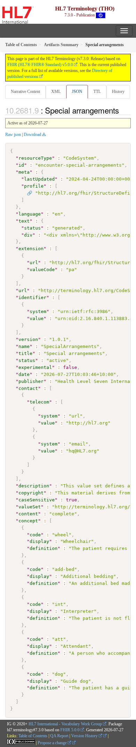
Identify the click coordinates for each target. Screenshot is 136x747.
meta (24, 172)
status (32, 228)
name (24, 346)
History (118, 91)
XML (56, 91)
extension (31, 248)
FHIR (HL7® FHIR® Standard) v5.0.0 (40, 64)
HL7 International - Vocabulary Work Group (65, 723)
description (33, 485)
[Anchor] (123, 110)
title (25, 353)
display (39, 541)
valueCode (42, 269)
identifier (32, 297)
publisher (31, 381)
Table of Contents (32, 735)
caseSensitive (36, 499)
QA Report (59, 735)
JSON (77, 91)
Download (32, 134)
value (37, 318)
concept (28, 520)
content (28, 513)
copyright (31, 492)
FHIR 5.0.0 (70, 729)
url (34, 262)
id (21, 165)
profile (34, 186)
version (28, 339)
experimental (35, 367)
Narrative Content (25, 91)
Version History (85, 735)
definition (44, 548)
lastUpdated (39, 179)
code (35, 534)
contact (28, 388)
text (24, 221)
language (29, 214)
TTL (97, 91)
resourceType (35, 158)
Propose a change (53, 742)
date (24, 374)
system (38, 311)
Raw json (13, 134)
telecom (39, 402)
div (28, 235)
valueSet (29, 506)
